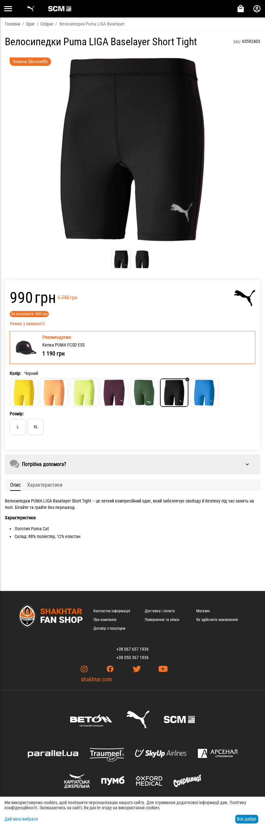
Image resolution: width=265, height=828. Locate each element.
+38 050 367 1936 (132, 657)
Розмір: (17, 413)
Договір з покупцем (109, 628)
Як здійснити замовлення (217, 619)
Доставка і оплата (160, 611)
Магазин (203, 611)
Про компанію (104, 619)
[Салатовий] (84, 392)
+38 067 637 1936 (132, 649)
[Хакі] (144, 392)
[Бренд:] (244, 298)
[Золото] (54, 392)
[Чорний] (174, 392)
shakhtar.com (96, 679)
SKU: (237, 41)
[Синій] (204, 392)
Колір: (15, 373)
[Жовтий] (24, 392)
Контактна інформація (111, 611)
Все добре (246, 819)
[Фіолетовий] (114, 392)
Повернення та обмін (162, 619)
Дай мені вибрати (21, 819)
